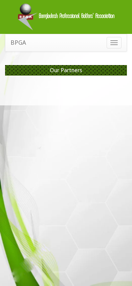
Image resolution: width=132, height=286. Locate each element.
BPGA (18, 42)
